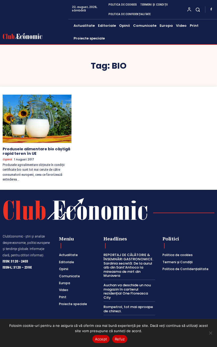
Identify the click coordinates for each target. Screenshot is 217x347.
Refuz (120, 339)
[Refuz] (210, 333)
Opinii (7, 159)
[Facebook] (211, 9)
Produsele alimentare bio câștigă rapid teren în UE (36, 151)
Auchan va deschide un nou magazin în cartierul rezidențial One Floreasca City (127, 291)
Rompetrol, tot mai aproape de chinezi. (128, 309)
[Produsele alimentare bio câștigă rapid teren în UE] (37, 119)
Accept (101, 339)
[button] (198, 9)
